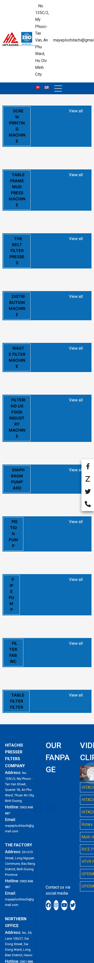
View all (76, 111)
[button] (58, 88)
